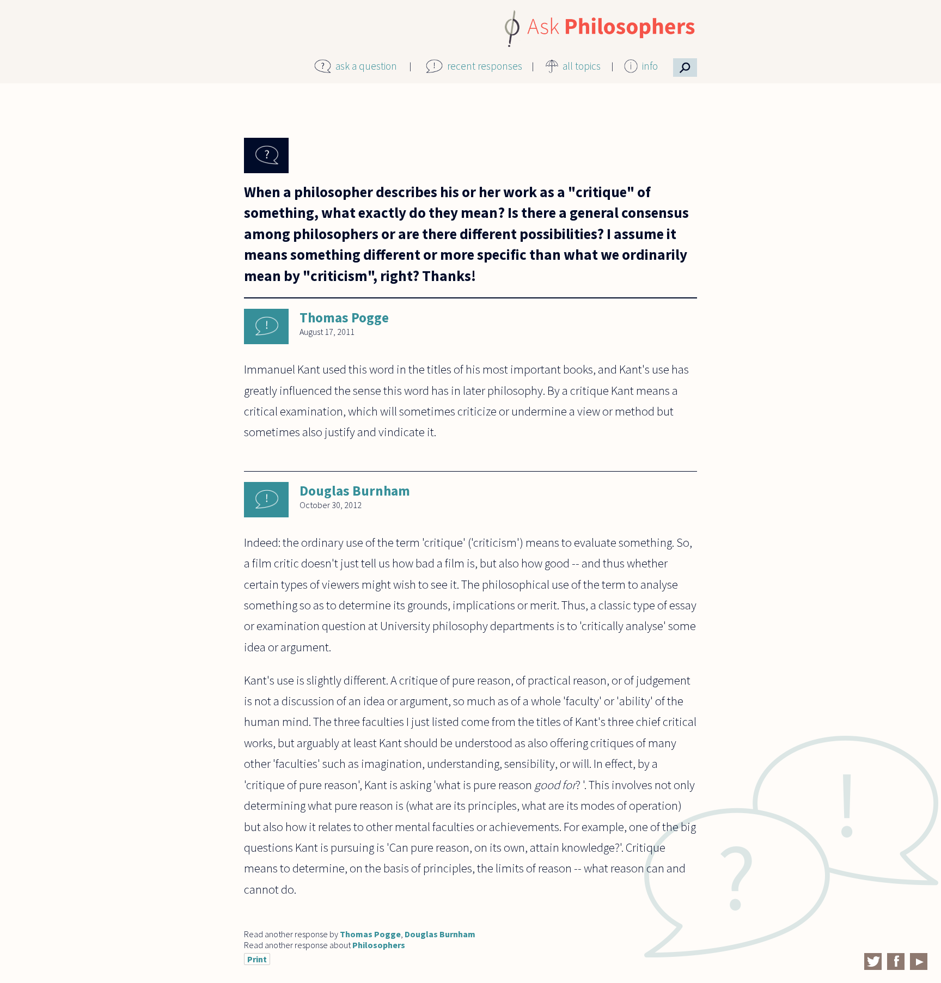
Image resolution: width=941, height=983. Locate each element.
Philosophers (378, 944)
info (650, 65)
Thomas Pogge (344, 317)
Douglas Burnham (355, 490)
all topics (582, 65)
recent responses (484, 65)
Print (257, 959)
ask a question (366, 65)
